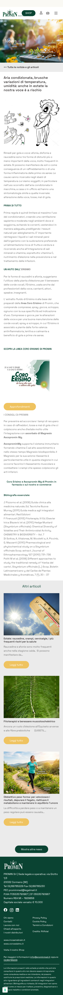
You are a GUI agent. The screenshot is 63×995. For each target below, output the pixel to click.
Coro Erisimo (14, 481)
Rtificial (44, 931)
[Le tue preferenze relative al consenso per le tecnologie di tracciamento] (5, 990)
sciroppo (53, 307)
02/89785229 (15, 886)
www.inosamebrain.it (14, 940)
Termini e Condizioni (43, 925)
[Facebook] (5, 910)
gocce (43, 307)
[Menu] (55, 13)
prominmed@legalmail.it (23, 890)
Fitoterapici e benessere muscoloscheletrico (29, 721)
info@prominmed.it (40, 957)
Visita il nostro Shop (14, 949)
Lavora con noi (11, 925)
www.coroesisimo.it (14, 943)
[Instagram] (11, 910)
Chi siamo (8, 917)
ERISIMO (26, 269)
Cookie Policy (39, 921)
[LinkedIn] (17, 910)
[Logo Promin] (17, 13)
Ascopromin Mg (33, 481)
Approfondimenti (20, 406)
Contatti (8, 921)
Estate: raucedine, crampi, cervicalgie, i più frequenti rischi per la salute (29, 640)
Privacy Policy (40, 917)
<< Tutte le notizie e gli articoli (21, 67)
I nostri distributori (13, 932)
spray (35, 307)
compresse (24, 307)
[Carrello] (47, 13)
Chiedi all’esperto (12, 928)
